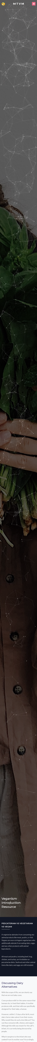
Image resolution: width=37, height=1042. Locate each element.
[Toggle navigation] (33, 3)
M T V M (18, 3)
